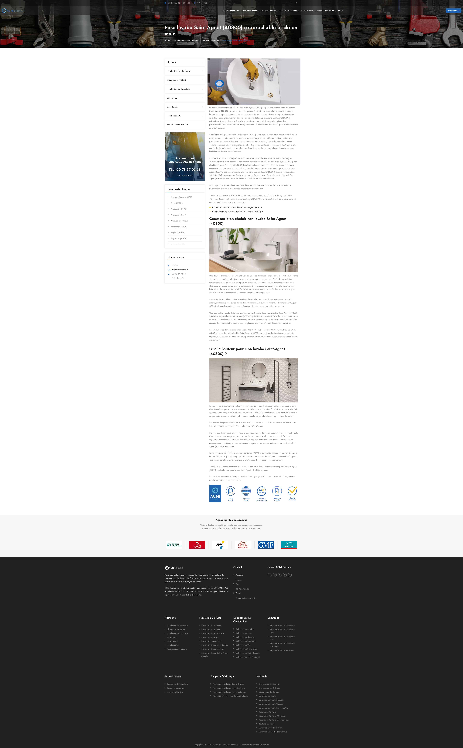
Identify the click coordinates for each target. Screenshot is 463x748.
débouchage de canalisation (273, 10)
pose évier (172, 98)
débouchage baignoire (245, 641)
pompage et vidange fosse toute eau (229, 692)
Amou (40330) (177, 203)
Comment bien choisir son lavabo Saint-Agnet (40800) (237, 207)
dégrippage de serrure (269, 692)
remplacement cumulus (177, 124)
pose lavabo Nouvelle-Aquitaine (186, 40)
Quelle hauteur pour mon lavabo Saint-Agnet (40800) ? (237, 211)
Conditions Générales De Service (255, 744)
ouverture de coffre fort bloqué (273, 731)
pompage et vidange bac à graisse (228, 684)
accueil (224, 10)
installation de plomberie (179, 71)
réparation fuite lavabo (211, 625)
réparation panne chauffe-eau (214, 645)
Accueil (167, 40)
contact (340, 10)
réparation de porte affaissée (272, 715)
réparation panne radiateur (282, 650)
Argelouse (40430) (179, 238)
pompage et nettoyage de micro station (230, 696)
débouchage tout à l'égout (248, 657)
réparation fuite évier (210, 629)
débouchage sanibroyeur (247, 649)
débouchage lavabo (245, 629)
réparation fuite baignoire (212, 633)
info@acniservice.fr (185, 175)
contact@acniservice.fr (246, 598)
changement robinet (176, 80)
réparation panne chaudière (282, 625)
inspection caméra (175, 692)
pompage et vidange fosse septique (229, 688)
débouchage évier (244, 633)
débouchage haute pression (248, 653)
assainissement (306, 10)
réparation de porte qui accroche (274, 719)
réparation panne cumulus (212, 649)
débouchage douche (245, 637)
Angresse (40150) (178, 215)
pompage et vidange (222, 676)
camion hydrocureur (175, 688)
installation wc (173, 645)
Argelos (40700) (178, 232)
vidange (318, 10)
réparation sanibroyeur (211, 641)
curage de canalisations (177, 684)
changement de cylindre (269, 688)
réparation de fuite (250, 10)
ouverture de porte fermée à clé (273, 708)
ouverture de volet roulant (270, 727)
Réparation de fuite (210, 618)
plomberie (234, 10)
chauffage (292, 10)
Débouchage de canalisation (242, 619)
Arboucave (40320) (179, 220)
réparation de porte (267, 712)
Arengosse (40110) (179, 226)
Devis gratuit (453, 10)
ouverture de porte (267, 696)
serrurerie (329, 10)
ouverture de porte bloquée (271, 700)
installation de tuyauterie (179, 89)
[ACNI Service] (13, 10)
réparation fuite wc (210, 637)
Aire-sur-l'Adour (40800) (181, 197)
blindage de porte (267, 723)
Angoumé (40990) (179, 209)
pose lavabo (172, 106)
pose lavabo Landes (211, 40)
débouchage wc (243, 645)
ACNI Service (215, 744)
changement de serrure (269, 684)
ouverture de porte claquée (271, 704)
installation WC (174, 115)
